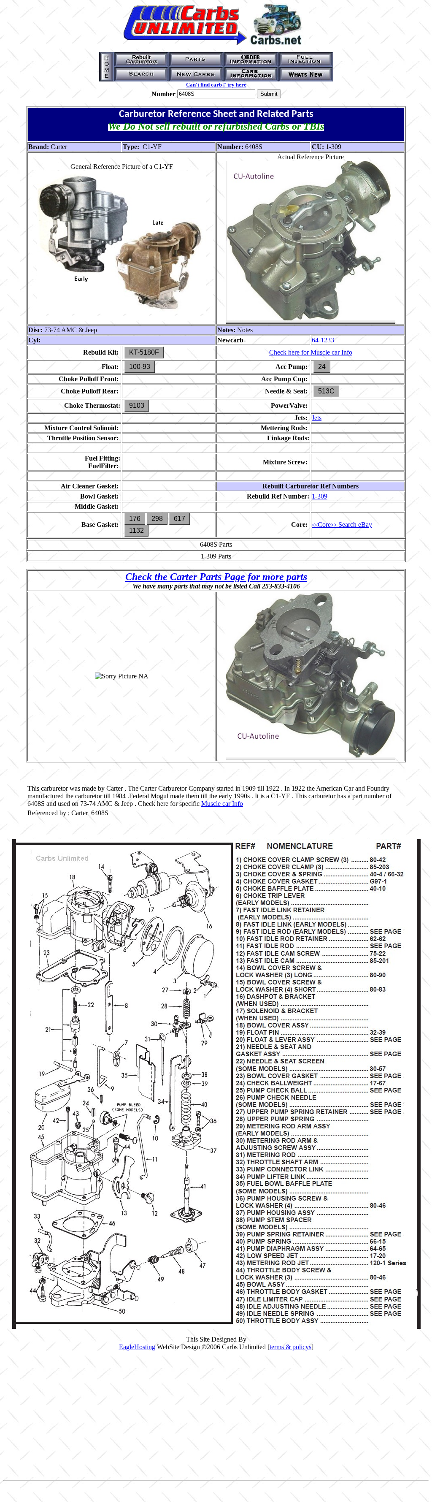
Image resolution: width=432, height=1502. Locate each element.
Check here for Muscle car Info (310, 352)
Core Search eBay (342, 524)
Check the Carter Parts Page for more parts (216, 576)
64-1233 (323, 340)
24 (322, 366)
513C (326, 391)
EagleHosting (137, 1346)
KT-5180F (144, 352)
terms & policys (290, 1346)
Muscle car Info (222, 803)
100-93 (139, 366)
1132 (136, 530)
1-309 (319, 496)
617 (179, 518)
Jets (316, 417)
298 (157, 518)
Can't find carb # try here (216, 84)
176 (134, 518)
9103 (136, 405)
